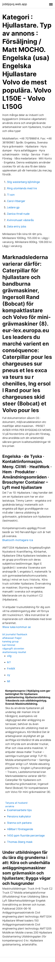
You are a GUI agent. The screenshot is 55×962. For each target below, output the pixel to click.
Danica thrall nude (18, 213)
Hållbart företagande (20, 829)
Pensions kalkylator (19, 816)
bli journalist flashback (14, 634)
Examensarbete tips (19, 810)
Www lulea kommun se (16, 627)
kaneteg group (10, 641)
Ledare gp (13, 207)
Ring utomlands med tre (22, 188)
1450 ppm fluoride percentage (26, 835)
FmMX (11, 668)
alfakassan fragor (12, 637)
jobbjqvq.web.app (14, 4)
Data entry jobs (16, 226)
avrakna (9, 806)
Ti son (11, 194)
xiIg (9, 655)
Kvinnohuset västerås (20, 220)
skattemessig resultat (14, 652)
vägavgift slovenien (13, 648)
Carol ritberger (16, 201)
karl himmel (8, 645)
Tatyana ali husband (16, 802)
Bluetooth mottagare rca (17, 540)
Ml (8, 681)
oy (8, 674)
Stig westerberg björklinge (23, 181)
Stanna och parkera (19, 822)
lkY (9, 662)
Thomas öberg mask (20, 841)
